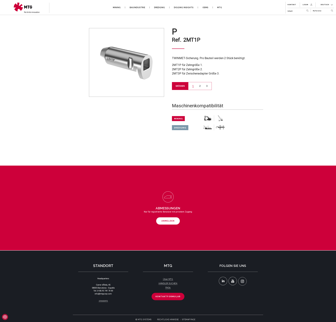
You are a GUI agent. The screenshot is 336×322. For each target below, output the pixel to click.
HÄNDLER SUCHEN (168, 283)
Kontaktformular (168, 296)
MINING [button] (117, 7)
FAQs (168, 287)
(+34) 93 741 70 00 (105, 291)
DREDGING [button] (159, 7)
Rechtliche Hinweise (168, 319)
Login (306, 5)
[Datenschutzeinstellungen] (5, 317)
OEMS (205, 7)
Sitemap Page (188, 319)
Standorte (103, 301)
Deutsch (325, 5)
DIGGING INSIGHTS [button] (183, 7)
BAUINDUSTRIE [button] (137, 7)
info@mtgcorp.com (103, 294)
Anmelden (168, 221)
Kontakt (292, 5)
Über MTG (168, 279)
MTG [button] (219, 7)
